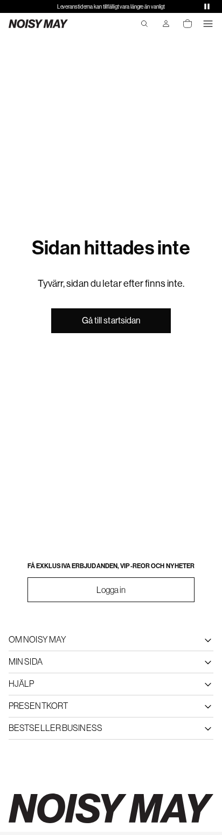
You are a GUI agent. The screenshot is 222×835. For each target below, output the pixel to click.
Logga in (111, 590)
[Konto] (165, 23)
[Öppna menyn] (208, 23)
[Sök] (144, 23)
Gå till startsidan (111, 320)
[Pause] (207, 6)
